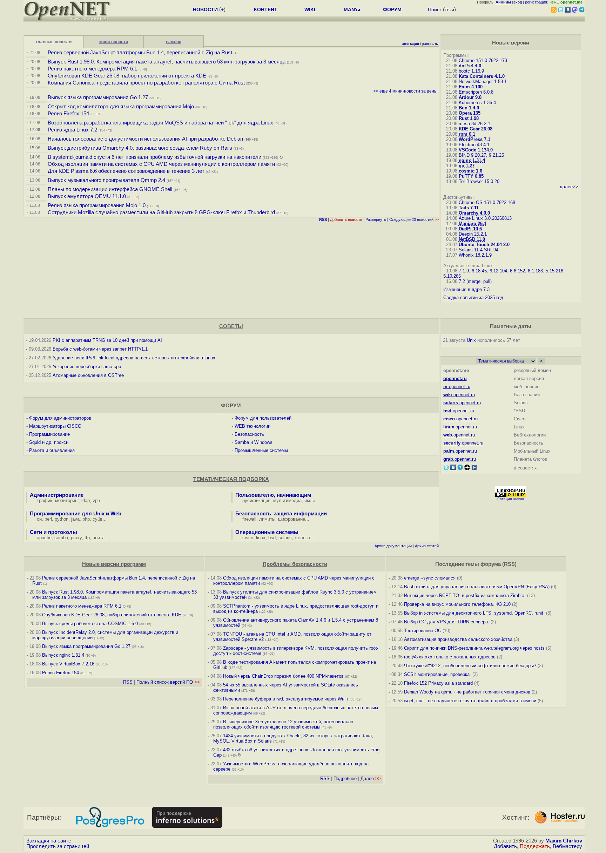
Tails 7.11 (469, 207)
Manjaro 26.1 (472, 223)
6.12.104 (498, 270)
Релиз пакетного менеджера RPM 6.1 (92, 69)
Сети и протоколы (53, 532)
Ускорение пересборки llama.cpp (87, 366)
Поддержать (535, 846)
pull (486, 281)
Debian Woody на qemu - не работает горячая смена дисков (467, 692)
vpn (96, 500)
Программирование (49, 434)
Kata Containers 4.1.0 (482, 76)
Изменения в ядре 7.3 (466, 289)
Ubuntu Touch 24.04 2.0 (484, 244)
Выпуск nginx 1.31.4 (63, 655)
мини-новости (113, 41)
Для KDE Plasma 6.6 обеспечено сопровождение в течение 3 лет (126, 171)
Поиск (435, 9)
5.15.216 (554, 270)
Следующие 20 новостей (414, 219)
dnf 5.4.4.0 (470, 65)
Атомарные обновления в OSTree (88, 375)
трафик (44, 500)
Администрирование (56, 495)
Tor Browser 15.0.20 (479, 181)
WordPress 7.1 (474, 139)
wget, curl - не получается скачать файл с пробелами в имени (470, 700)
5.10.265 (452, 276)
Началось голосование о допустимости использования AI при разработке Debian (145, 139)
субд (97, 519)
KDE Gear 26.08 (475, 128)
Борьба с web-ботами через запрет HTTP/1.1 (100, 349)
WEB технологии (252, 426)
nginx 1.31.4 (472, 160)
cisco (247, 537)
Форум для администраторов (60, 418)
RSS (128, 682)
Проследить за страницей (57, 846)
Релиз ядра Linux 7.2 (72, 130)
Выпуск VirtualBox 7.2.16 (68, 663)
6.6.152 (517, 270)
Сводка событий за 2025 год (473, 297)
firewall (249, 519)
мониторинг (67, 500)
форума (490, 564)
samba (61, 537)
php (86, 519)
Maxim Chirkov (563, 841)
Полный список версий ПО (168, 682)
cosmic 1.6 (470, 171)
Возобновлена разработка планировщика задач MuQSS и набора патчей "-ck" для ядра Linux (160, 123)
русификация (256, 500)
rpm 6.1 (467, 134)
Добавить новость (346, 219)
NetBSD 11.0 (472, 239)
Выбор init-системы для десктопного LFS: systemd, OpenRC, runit (474, 613)
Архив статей (427, 546)
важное (173, 41)
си (39, 519)
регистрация (536, 2)
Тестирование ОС (422, 630)
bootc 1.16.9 (471, 71)
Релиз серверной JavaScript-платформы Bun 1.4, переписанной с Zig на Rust (140, 52)
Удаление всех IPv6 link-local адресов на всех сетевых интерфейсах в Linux (134, 357)
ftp (87, 537)
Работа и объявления (52, 450)
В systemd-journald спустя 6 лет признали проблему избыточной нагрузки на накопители (154, 157)
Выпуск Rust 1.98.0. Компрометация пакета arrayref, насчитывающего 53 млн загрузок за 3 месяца (166, 62)
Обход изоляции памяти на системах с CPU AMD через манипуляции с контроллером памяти (161, 164)
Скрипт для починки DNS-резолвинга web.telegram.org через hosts (474, 648)
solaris (285, 537)
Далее (371, 778)
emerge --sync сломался (430, 578)
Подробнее (345, 778)
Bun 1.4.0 (469, 107)
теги (449, 9)
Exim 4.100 (471, 86)
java (75, 519)
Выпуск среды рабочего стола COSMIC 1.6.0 (90, 623)
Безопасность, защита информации (281, 513)
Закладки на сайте (48, 841)
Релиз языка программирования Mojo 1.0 (97, 205)
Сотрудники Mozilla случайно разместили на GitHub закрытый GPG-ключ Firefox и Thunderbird (161, 212)
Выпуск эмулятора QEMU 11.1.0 (87, 196)
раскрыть (430, 44)
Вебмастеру (567, 846)
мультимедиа (287, 500)
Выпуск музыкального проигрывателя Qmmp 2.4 (107, 180)
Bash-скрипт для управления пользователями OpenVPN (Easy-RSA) (477, 586)
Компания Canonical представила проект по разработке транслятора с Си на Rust (146, 83)
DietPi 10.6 (470, 228)
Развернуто (375, 219)
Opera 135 (469, 113)
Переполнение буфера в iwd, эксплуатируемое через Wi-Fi (285, 699)
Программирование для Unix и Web (75, 513)
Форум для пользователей (263, 418)
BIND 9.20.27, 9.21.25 (481, 155)
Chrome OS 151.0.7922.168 (487, 202)
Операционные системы (266, 532)
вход (517, 2)
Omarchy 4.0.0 (474, 213)
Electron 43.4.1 (474, 144)
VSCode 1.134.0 (476, 150)
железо (302, 537)
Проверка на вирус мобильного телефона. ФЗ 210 (457, 604)
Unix (471, 340)
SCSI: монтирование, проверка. (437, 674)
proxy (76, 537)
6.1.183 (535, 270)
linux (260, 537)
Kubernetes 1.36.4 (477, 102)
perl (48, 519)
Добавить (505, 846)
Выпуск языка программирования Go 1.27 (98, 97)
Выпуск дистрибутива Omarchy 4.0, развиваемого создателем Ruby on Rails (141, 148)
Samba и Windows (253, 442)
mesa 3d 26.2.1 (474, 123)
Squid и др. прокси (48, 442)
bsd (272, 537)
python (61, 519)
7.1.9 (464, 270)
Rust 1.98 (469, 118)
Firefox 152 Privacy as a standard (438, 683)
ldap (85, 500)
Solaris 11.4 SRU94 (478, 249)
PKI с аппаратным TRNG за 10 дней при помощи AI (107, 340)
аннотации (410, 44)
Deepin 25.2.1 (473, 234)
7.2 (462, 281)
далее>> (569, 186)
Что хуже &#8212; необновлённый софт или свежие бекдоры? (470, 665)
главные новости (54, 41)
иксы (309, 500)
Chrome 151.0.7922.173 (483, 60)
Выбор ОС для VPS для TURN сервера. (446, 621)
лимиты (267, 519)
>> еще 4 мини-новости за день (404, 91)
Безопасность (249, 434)
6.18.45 (479, 270)
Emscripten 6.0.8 (476, 92)
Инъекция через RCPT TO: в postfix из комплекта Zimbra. (465, 595)
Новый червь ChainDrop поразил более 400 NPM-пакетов (283, 676)
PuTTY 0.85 (471, 176)
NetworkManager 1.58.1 (483, 81)
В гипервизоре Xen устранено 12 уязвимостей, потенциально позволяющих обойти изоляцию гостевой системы (283, 724)
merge (474, 281)
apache (44, 537)
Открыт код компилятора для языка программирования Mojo (121, 106)
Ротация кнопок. (511, 499)
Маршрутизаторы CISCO (55, 426)
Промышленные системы (261, 450)
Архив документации (393, 546)
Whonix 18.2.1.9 (475, 255)
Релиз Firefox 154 (68, 113)
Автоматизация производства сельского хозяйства (458, 639)
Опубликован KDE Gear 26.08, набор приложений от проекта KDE (128, 76)
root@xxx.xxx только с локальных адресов (450, 656)
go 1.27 (466, 165)
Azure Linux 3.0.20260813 (485, 218)
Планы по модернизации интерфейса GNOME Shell (110, 189)
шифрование (291, 519)
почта (99, 537)
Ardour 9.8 (470, 97)
